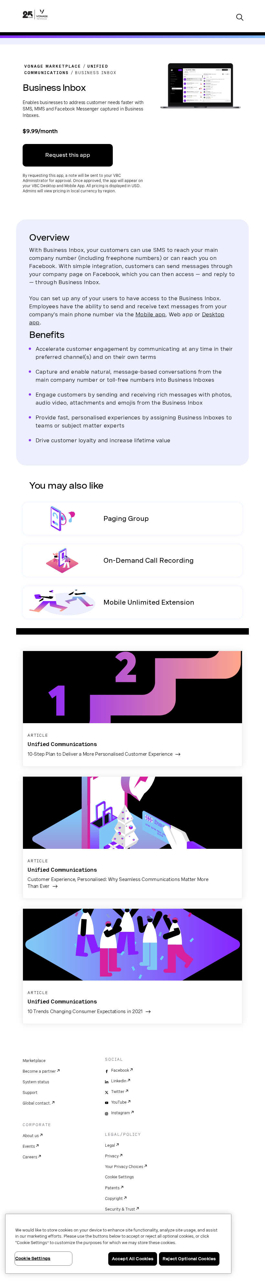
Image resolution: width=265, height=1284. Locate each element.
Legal (110, 1145)
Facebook (120, 1070)
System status (36, 1082)
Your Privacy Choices (124, 1166)
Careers (30, 1157)
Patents (112, 1188)
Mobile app (150, 314)
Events (29, 1146)
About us (31, 1136)
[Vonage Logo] (35, 21)
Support (30, 1092)
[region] (118, 1244)
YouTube (119, 1102)
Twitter (117, 1091)
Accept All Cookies (133, 1258)
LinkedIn (118, 1081)
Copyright (114, 1198)
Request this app (67, 155)
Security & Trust (120, 1209)
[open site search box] (240, 18)
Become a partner (39, 1071)
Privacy (112, 1156)
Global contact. (37, 1103)
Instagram (120, 1113)
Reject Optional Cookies (189, 1258)
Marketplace (34, 1061)
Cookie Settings (119, 1177)
